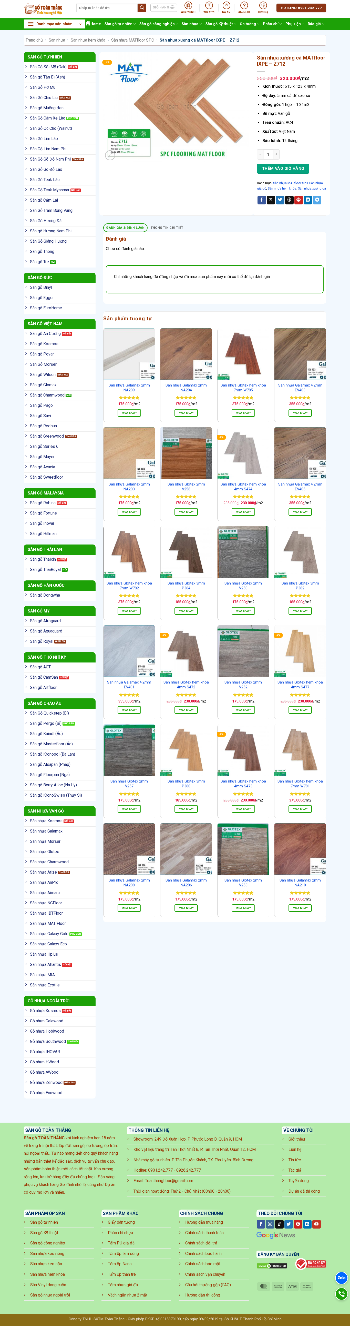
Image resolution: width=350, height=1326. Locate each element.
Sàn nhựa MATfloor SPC (132, 40)
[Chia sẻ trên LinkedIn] (308, 200)
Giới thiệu (297, 1139)
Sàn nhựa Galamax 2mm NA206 (186, 882)
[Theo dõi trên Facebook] (261, 1224)
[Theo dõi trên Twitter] (288, 1224)
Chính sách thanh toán (204, 1232)
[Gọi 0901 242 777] (341, 1294)
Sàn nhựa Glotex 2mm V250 (243, 585)
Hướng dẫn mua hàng (204, 1222)
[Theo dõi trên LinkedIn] (307, 1224)
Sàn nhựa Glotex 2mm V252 (243, 684)
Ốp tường (248, 24)
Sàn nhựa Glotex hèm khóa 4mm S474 (243, 486)
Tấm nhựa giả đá (123, 1284)
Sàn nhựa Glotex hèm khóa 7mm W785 (243, 387)
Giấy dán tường (121, 1222)
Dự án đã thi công (304, 1191)
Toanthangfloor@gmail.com (169, 1180)
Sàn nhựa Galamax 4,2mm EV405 (300, 486)
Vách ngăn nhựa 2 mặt (127, 1295)
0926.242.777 (188, 1170)
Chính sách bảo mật (202, 1263)
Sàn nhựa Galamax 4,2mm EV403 (300, 387)
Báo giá (314, 24)
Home (95, 24)
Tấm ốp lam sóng (123, 1253)
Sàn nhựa (190, 24)
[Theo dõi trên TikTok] (279, 1224)
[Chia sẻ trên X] (271, 200)
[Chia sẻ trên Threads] (289, 200)
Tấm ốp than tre (122, 1274)
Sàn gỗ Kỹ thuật (219, 24)
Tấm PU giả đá (121, 1243)
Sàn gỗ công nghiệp (157, 24)
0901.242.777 (160, 1170)
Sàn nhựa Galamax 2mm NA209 (129, 387)
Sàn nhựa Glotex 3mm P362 (300, 585)
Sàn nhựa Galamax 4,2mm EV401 (129, 684)
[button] (54, 23)
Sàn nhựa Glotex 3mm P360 (186, 783)
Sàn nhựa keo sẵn (46, 1263)
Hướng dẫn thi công (202, 1295)
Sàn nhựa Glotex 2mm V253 (243, 882)
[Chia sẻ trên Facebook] (262, 200)
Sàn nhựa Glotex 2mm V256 (186, 486)
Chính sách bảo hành (203, 1253)
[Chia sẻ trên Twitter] (280, 200)
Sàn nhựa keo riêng (47, 1253)
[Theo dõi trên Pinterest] (298, 1224)
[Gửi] (142, 8)
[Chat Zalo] (341, 1278)
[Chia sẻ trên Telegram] (317, 200)
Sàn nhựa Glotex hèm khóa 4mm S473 (243, 783)
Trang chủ (34, 40)
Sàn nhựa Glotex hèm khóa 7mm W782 (129, 585)
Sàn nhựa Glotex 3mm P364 (186, 585)
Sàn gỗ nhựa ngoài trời (50, 1295)
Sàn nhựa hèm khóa (88, 40)
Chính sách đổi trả (201, 1243)
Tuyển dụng (299, 1180)
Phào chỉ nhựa (120, 1232)
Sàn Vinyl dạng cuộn (48, 1284)
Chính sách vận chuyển (205, 1274)
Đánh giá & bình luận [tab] (125, 228)
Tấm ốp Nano (120, 1263)
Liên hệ (295, 1149)
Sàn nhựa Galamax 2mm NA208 (129, 882)
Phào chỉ (271, 24)
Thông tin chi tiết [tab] (167, 228)
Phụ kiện (293, 24)
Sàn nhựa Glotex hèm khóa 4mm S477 (300, 684)
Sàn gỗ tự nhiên (118, 24)
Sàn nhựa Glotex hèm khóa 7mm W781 (300, 783)
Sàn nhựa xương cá (312, 188)
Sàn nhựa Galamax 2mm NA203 (129, 486)
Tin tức (295, 1159)
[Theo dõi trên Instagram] (270, 1224)
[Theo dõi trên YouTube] (316, 1224)
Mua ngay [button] (129, 412)
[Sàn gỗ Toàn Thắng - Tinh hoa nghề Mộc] (46, 9)
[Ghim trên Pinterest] (298, 200)
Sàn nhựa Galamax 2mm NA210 (300, 882)
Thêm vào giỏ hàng (283, 168)
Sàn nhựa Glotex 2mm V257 (129, 783)
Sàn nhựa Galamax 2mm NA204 (186, 387)
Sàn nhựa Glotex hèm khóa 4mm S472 (186, 684)
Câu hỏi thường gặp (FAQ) (208, 1284)
